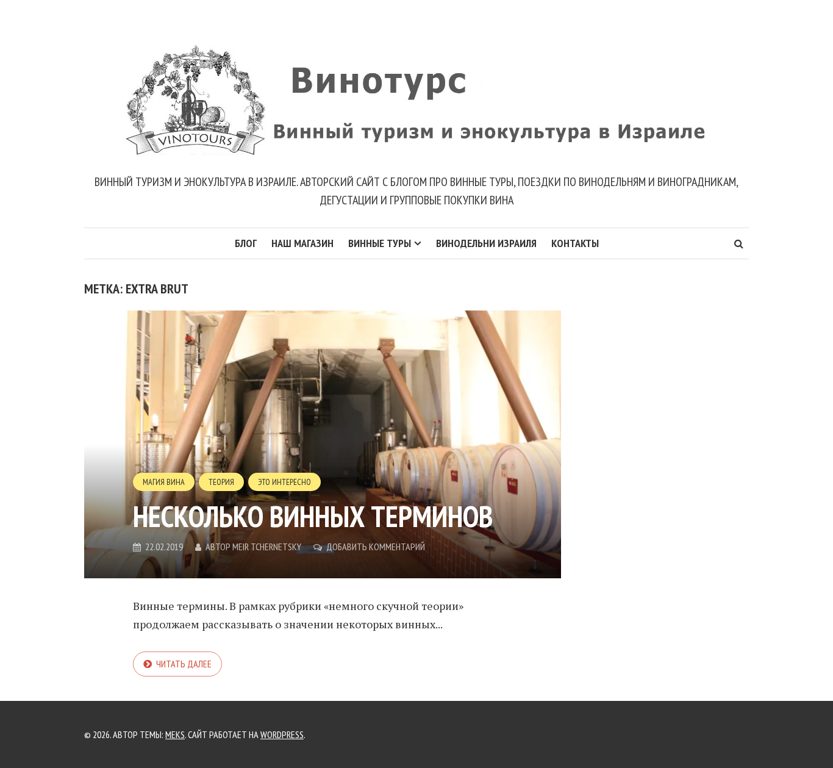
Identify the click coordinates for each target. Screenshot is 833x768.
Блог (246, 243)
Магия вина (164, 481)
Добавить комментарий (375, 546)
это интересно (284, 481)
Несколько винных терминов (313, 516)
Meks (175, 734)
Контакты (575, 243)
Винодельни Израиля (486, 243)
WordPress (282, 734)
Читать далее (184, 664)
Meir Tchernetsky (266, 546)
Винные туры (379, 243)
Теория (221, 481)
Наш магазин (302, 243)
